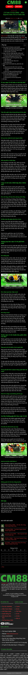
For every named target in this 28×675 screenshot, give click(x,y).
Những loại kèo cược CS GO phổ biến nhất (12, 57)
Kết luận (5, 79)
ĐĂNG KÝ (9, 6)
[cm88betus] (14, 2)
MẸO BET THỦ (14, 10)
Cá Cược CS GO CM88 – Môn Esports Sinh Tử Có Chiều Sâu (16, 534)
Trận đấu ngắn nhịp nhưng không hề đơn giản (15, 48)
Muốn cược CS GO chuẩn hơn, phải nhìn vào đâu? (13, 64)
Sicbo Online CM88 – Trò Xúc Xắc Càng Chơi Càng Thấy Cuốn (15, 525)
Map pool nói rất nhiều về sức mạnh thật (13, 67)
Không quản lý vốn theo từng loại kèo (13, 77)
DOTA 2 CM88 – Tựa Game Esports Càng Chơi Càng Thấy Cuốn (16, 539)
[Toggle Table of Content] (24, 45)
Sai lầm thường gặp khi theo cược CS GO (12, 73)
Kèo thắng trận (8, 59)
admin (21, 18)
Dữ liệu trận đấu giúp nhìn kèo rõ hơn (13, 56)
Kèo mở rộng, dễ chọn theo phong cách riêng (14, 54)
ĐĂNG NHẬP (18, 6)
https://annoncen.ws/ (12, 633)
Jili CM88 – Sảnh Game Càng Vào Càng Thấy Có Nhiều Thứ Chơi (15, 543)
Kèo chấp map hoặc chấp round (11, 60)
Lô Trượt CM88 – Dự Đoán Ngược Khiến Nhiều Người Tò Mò (15, 530)
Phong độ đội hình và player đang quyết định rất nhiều (14, 69)
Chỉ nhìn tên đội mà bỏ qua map (11, 74)
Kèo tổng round (8, 62)
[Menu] (26, 2)
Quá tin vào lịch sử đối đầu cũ (11, 76)
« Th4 (2, 567)
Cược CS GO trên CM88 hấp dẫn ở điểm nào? (13, 53)
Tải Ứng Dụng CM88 (7, 620)
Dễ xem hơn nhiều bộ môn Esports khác (13, 50)
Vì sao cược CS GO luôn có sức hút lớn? (11, 47)
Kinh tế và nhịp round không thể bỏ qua (13, 71)
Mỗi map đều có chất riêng (10, 51)
